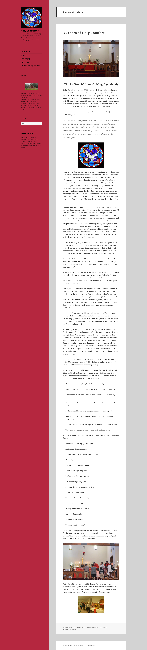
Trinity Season (102, 627)
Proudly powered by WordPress (84, 645)
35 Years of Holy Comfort (84, 32)
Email (23, 55)
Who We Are (25, 62)
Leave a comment (70, 629)
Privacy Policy (67, 645)
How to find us (25, 52)
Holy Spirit (81, 627)
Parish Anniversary (92, 627)
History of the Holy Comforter (30, 66)
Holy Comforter (30, 30)
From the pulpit (26, 59)
